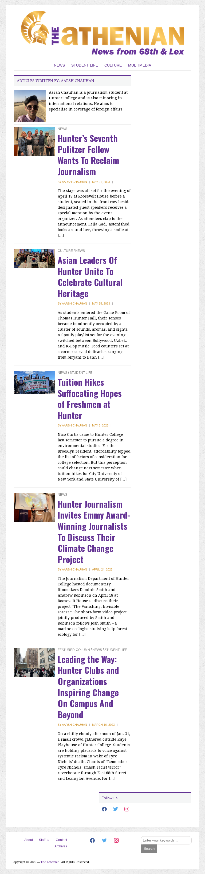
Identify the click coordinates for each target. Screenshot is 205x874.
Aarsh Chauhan (74, 181)
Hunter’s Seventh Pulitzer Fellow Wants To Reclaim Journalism (88, 155)
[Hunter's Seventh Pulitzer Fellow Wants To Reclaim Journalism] (34, 141)
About (28, 840)
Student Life (84, 65)
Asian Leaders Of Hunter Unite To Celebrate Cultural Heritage (90, 276)
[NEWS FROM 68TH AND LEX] (102, 32)
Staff (42, 840)
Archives (60, 846)
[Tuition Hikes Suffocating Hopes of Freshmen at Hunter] (34, 382)
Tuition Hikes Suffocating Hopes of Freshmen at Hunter (90, 398)
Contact (61, 840)
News (59, 65)
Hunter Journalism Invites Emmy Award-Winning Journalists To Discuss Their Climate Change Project (94, 531)
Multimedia (139, 65)
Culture (113, 65)
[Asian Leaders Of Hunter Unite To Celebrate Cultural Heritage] (34, 258)
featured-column (74, 650)
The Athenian (50, 862)
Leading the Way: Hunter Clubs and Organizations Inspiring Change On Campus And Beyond (88, 687)
